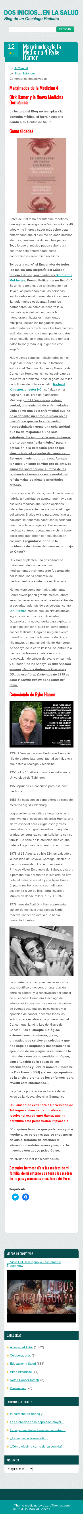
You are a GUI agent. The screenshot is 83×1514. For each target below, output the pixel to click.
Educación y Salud (23, 1363)
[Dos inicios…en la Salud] (41, 20)
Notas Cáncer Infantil (24, 1380)
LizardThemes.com (56, 1505)
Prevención (18, 1388)
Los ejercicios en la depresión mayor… (37, 1422)
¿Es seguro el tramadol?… (29, 1438)
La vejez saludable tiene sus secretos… (38, 1430)
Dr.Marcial (21, 68)
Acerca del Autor (21, 1347)
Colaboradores (20, 1355)
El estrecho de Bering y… (28, 1413)
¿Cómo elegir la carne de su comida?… (38, 1446)
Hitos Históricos (24, 73)
